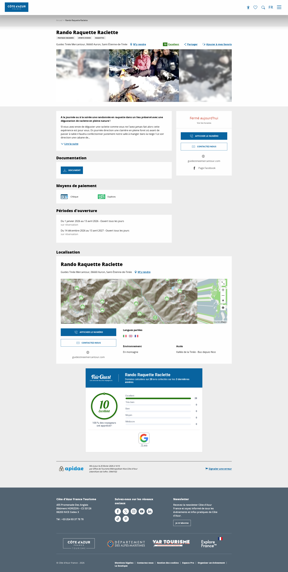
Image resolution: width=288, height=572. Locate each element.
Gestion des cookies (168, 562)
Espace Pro (188, 562)
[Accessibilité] (248, 7)
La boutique (121, 565)
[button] (263, 8)
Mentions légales (124, 562)
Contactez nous (145, 562)
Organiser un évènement (211, 562)
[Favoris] (256, 7)
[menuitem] (16, 7)
